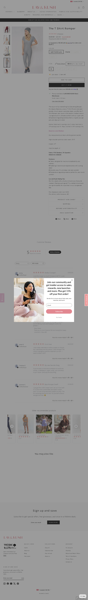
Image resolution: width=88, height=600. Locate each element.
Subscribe (59, 311)
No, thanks (59, 317)
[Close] (72, 280)
